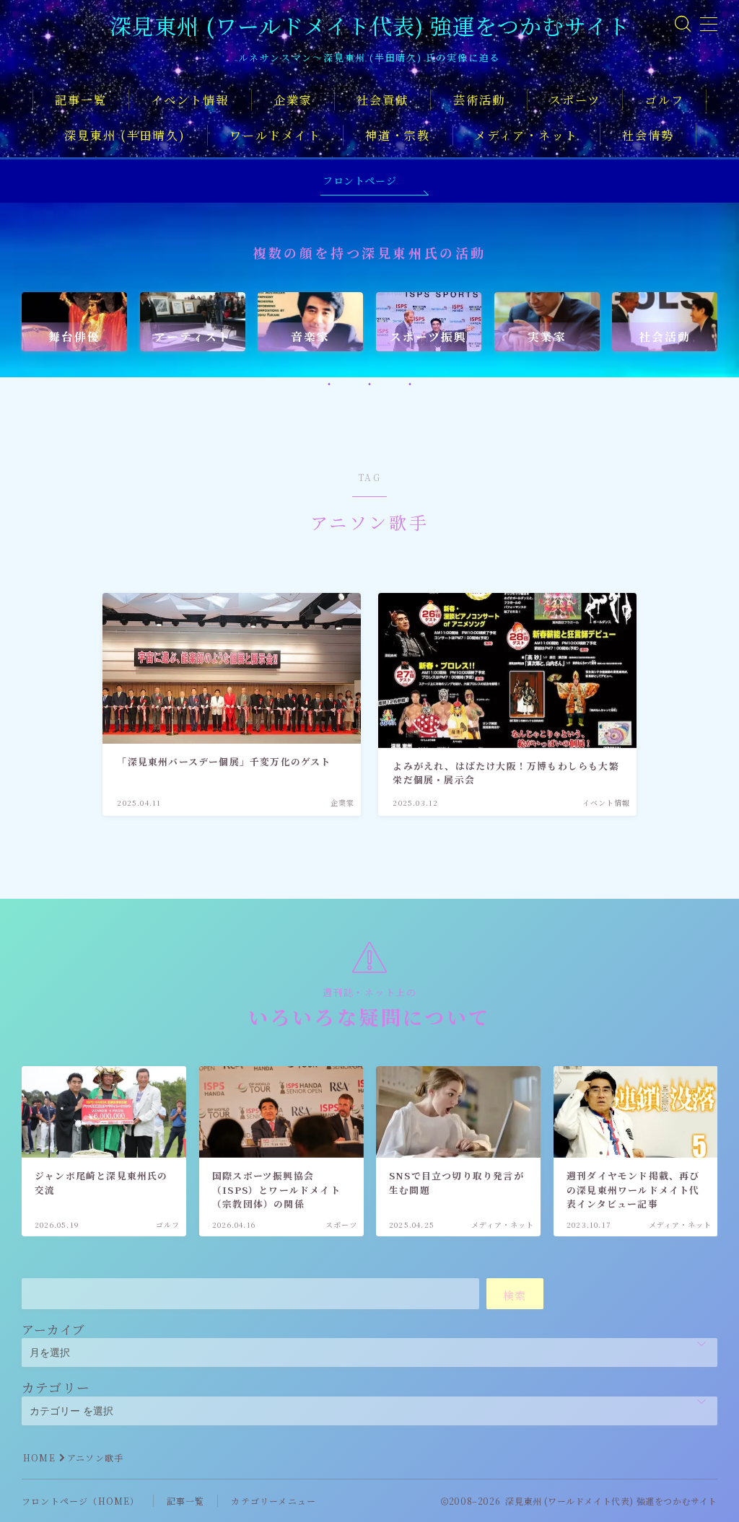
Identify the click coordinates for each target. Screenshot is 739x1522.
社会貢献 (382, 100)
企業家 (293, 100)
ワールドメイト (275, 135)
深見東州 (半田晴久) (124, 135)
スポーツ (574, 100)
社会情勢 (648, 135)
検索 (515, 1295)
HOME (39, 1457)
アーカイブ (53, 1329)
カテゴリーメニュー (273, 1501)
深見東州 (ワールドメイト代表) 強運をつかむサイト (370, 26)
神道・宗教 (398, 135)
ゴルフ (664, 100)
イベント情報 (190, 100)
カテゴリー (56, 1387)
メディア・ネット (526, 135)
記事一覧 (81, 100)
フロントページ (359, 180)
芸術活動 (479, 100)
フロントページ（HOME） (81, 1501)
